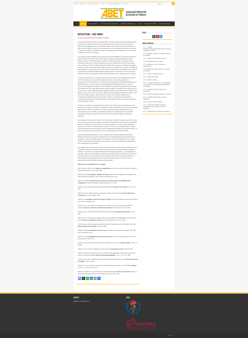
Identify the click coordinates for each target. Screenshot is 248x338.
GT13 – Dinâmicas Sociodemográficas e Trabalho (157, 94)
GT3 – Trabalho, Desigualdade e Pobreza (154, 58)
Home (76, 3)
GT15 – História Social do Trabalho (153, 102)
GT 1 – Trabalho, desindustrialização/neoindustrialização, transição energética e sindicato (157, 48)
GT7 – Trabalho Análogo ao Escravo (153, 74)
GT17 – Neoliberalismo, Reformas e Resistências (156, 111)
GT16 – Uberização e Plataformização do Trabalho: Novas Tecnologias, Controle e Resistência (154, 106)
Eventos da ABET (92, 23)
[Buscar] (173, 3)
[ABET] (124, 13)
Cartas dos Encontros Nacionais (109, 23)
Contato (103, 3)
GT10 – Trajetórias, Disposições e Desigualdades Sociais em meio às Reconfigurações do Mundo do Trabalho (156, 84)
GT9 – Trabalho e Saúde (150, 80)
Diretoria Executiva (94, 3)
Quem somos (83, 3)
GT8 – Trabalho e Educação (150, 77)
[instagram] (161, 4)
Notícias (82, 23)
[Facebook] (157, 4)
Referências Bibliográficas (128, 23)
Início (76, 23)
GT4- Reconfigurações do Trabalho (153, 61)
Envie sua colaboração (113, 3)
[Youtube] (159, 4)
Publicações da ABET (150, 23)
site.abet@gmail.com (84, 301)
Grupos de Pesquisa (164, 23)
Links (140, 23)
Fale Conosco (125, 3)
